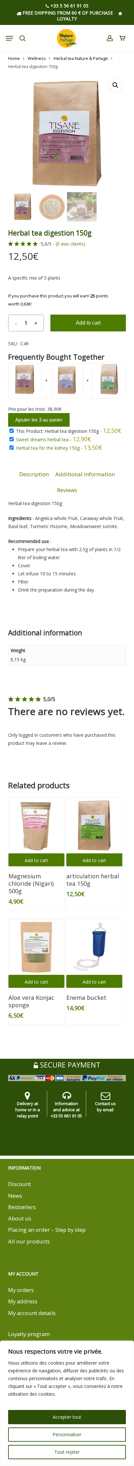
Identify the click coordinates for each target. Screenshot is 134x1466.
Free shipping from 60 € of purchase (67, 13)
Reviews (67, 490)
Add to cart (88, 323)
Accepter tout (67, 1417)
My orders (21, 1290)
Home (14, 58)
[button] (115, 85)
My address (22, 1301)
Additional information (85, 474)
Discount (19, 1184)
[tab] (34, 474)
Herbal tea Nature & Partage (81, 58)
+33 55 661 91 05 (66, 1116)
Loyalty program (29, 1334)
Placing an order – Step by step (47, 1229)
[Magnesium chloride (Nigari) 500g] (36, 825)
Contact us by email (105, 1107)
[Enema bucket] (94, 947)
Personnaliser (67, 1434)
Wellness (37, 58)
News (15, 1195)
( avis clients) (70, 244)
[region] (67, 1403)
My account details (32, 1313)
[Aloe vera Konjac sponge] (36, 947)
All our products (29, 1241)
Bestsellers (22, 1207)
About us (19, 1218)
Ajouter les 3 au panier (38, 419)
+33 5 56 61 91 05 (68, 6)
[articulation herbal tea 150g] (94, 825)
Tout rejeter (67, 1452)
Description (34, 474)
